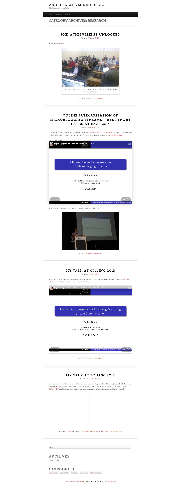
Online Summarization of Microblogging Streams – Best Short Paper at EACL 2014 (90, 119)
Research (89, 98)
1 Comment (98, 253)
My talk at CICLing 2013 (90, 271)
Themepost (112, 481)
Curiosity (52, 473)
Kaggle (73, 473)
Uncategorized (95, 473)
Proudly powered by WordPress (76, 481)
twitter (106, 431)
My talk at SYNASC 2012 (90, 375)
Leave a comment (98, 358)
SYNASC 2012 (54, 389)
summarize (94, 431)
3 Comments (98, 98)
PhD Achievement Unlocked (90, 34)
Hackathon (63, 473)
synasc (101, 431)
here (61, 43)
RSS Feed (67, 14)
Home (51, 14)
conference (85, 431)
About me (58, 14)
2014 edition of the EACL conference (99, 132)
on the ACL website (115, 135)
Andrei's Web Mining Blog (76, 5)
